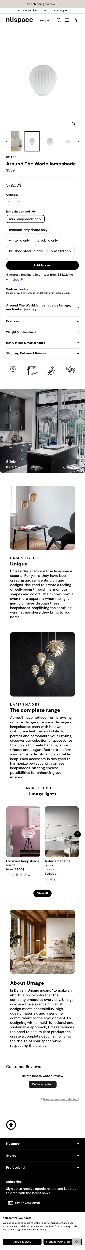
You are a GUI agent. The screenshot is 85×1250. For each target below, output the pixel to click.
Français (44, 20)
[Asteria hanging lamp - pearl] (46, 879)
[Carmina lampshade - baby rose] (21, 874)
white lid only (19, 240)
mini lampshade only (25, 219)
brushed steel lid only (26, 251)
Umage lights (43, 794)
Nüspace (13, 1144)
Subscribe (14, 1182)
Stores (11, 1156)
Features (12, 321)
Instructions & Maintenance (25, 343)
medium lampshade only (28, 230)
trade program (60, 10)
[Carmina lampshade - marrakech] (17, 874)
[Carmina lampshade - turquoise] (25, 874)
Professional (15, 1168)
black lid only (47, 240)
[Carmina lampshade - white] (8, 874)
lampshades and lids (21, 211)
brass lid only (61, 251)
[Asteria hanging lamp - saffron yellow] (51, 879)
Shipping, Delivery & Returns (26, 353)
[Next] (77, 834)
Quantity (12, 194)
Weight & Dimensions (21, 332)
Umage (11, 157)
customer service (27, 10)
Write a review (42, 1084)
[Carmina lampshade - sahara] (12, 874)
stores (44, 10)
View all (42, 893)
